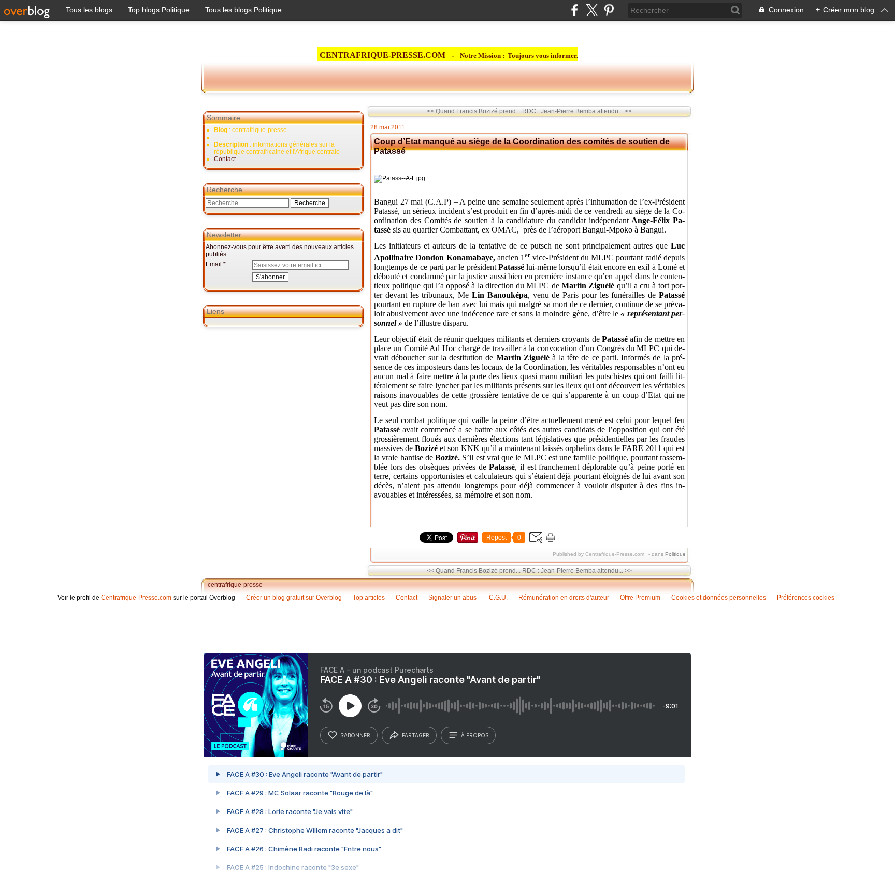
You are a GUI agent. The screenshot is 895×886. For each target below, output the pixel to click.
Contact (225, 159)
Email (214, 264)
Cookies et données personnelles (718, 597)
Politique (675, 554)
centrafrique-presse (235, 584)
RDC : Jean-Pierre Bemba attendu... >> (577, 111)
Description (232, 144)
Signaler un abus (453, 597)
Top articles (369, 597)
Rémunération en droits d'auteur (563, 597)
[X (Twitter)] (591, 10)
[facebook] (574, 10)
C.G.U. (498, 597)
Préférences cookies (805, 597)
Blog (220, 130)
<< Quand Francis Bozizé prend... (474, 111)
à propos (474, 735)
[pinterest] (608, 10)
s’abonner (355, 735)
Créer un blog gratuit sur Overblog (294, 597)
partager (415, 735)
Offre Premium (640, 597)
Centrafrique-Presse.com (136, 597)
